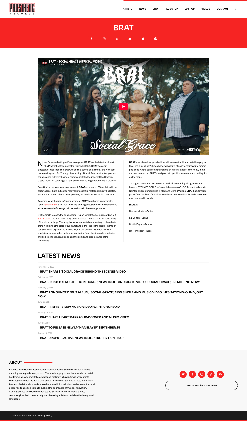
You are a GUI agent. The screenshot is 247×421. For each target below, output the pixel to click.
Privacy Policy (45, 415)
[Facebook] (192, 374)
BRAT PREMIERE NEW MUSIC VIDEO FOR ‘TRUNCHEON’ (80, 307)
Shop (156, 8)
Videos (205, 8)
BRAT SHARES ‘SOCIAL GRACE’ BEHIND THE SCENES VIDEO (83, 271)
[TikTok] (211, 374)
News (142, 8)
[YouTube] (220, 374)
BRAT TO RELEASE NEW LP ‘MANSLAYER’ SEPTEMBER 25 (80, 327)
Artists (127, 8)
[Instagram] (201, 374)
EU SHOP (190, 8)
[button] (236, 8)
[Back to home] (22, 8)
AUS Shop (172, 8)
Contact (222, 8)
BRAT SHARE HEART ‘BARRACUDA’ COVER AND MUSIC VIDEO (84, 317)
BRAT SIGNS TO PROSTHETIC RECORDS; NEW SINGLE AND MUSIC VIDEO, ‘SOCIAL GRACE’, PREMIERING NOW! (120, 282)
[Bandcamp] (183, 374)
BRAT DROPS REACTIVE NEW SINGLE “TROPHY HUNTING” (82, 338)
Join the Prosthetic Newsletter (201, 385)
